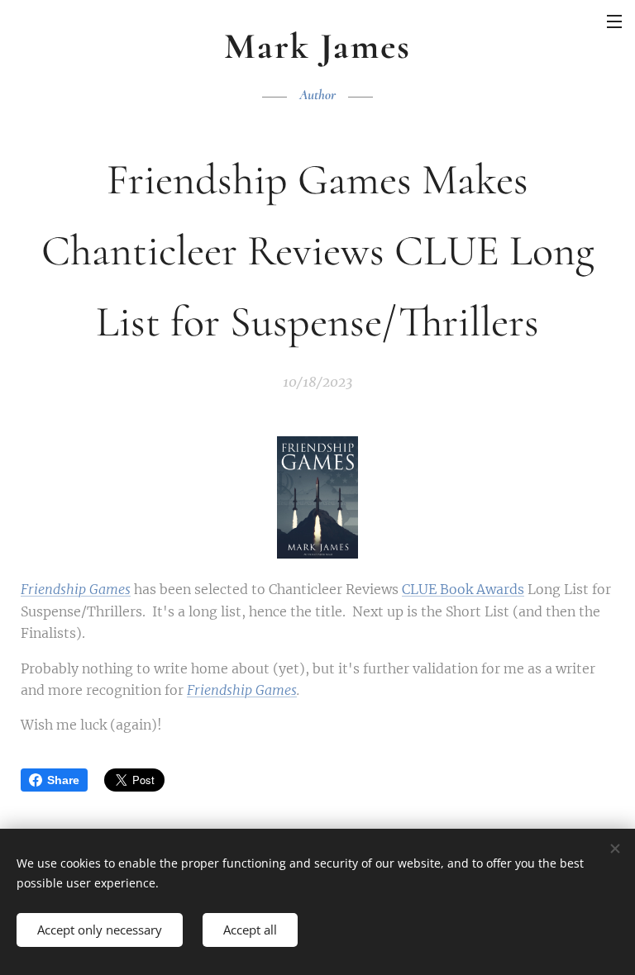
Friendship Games (76, 589)
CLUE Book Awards (463, 589)
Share (63, 780)
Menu (614, 20)
